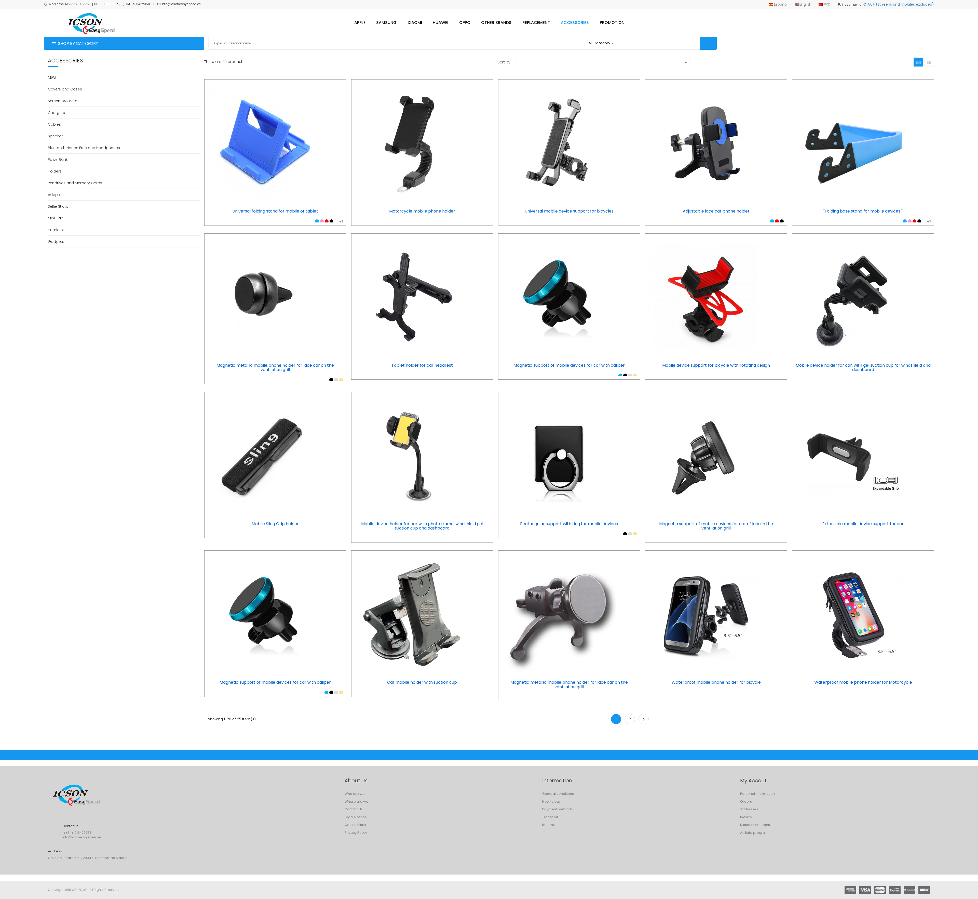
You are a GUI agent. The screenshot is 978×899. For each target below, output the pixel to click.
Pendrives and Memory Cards (75, 183)
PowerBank (58, 159)
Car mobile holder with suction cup (422, 682)
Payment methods (557, 809)
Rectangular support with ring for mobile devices (569, 524)
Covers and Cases (65, 89)
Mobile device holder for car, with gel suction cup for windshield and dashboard (863, 367)
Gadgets (56, 241)
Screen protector (63, 100)
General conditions (558, 793)
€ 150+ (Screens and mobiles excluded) (888, 4)
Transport (550, 817)
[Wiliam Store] (76, 795)
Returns (548, 824)
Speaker (55, 136)
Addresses (749, 809)
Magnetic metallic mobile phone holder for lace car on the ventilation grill (275, 367)
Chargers (56, 112)
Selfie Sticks (58, 206)
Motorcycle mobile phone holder (422, 211)
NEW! (52, 77)
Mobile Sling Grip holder (275, 524)
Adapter (55, 194)
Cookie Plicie (355, 824)
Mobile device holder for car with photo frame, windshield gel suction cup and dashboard (422, 526)
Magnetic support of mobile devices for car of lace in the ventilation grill (716, 526)
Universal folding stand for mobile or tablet (275, 211)
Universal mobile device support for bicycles (569, 211)
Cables (54, 124)
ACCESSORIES (65, 60)
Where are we (356, 801)
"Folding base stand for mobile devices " (863, 211)
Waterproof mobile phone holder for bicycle (716, 682)
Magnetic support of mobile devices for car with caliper (569, 365)
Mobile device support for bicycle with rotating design (716, 365)
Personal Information (757, 793)
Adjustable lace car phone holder (716, 211)
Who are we (355, 793)
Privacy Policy (356, 832)
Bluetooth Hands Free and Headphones (84, 147)
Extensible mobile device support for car (863, 524)
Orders (746, 801)
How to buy (551, 801)
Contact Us (354, 809)
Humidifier (57, 229)
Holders (55, 171)
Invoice (746, 817)
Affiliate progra (752, 832)
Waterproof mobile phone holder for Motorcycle (863, 682)
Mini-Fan (55, 218)
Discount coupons (755, 824)
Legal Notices (356, 817)
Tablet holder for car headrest (422, 365)
